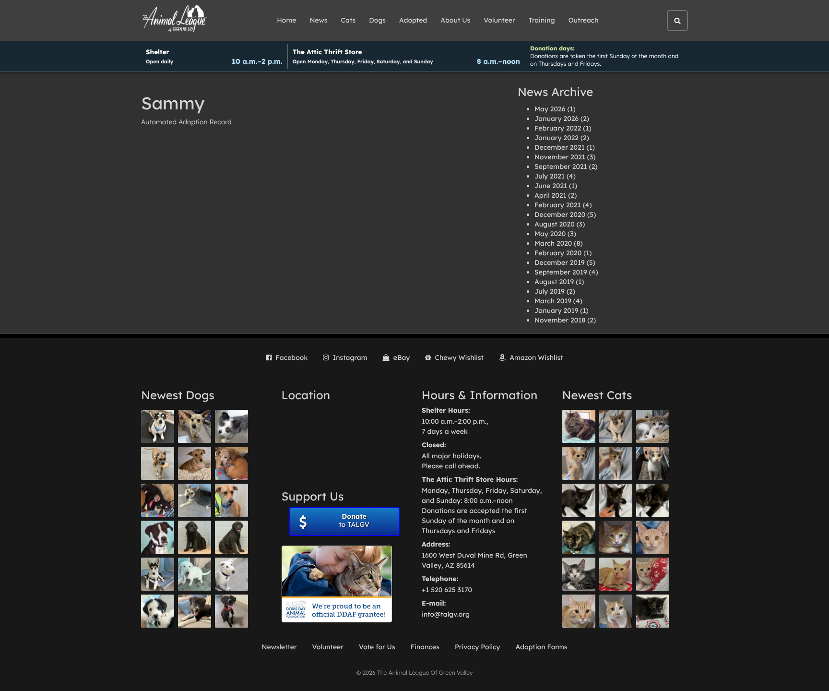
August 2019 (554, 281)
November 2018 (559, 320)
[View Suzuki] (652, 426)
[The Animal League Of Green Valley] (175, 19)
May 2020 (550, 233)
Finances (425, 647)
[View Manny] (231, 574)
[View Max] (231, 426)
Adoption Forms (541, 647)
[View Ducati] (615, 463)
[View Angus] (615, 500)
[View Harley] (652, 463)
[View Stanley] (157, 537)
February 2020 (557, 253)
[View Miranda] (157, 500)
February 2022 (557, 128)
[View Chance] (157, 426)
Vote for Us (377, 647)
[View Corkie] (194, 463)
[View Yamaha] (615, 426)
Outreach (583, 20)
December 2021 (559, 147)
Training (542, 20)
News (319, 20)
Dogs (377, 20)
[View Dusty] (194, 500)
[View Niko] (231, 500)
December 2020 (559, 214)
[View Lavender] (194, 537)
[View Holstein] (652, 500)
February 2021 (557, 205)
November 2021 (559, 157)
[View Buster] (194, 426)
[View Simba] (652, 574)
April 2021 (550, 195)
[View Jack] (157, 574)
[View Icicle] (157, 611)
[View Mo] (194, 574)
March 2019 (552, 301)
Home (286, 20)
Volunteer (499, 20)
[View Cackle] (578, 574)
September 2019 (560, 272)
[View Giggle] (652, 537)
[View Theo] (157, 463)
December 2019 (559, 262)
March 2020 (553, 243)
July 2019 (549, 291)
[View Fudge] (578, 426)
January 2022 (556, 137)
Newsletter (278, 647)
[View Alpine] (194, 611)
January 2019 (556, 310)
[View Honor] (231, 611)
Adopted (413, 20)
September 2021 (560, 166)
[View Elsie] (615, 574)
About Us (455, 20)
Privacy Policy (477, 647)
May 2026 (549, 109)
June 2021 (550, 185)
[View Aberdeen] (578, 500)
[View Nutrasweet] (652, 611)
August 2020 (554, 224)
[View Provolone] (578, 611)
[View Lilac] (231, 537)
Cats (348, 20)
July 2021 (549, 176)
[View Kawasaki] (578, 463)
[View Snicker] (615, 537)
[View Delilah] (578, 537)
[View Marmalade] (615, 611)
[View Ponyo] (231, 463)
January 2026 (556, 118)
